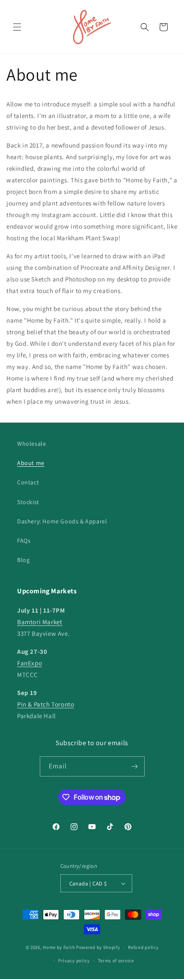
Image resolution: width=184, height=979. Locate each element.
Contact (28, 482)
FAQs (23, 540)
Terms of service (116, 961)
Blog (23, 560)
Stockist (28, 502)
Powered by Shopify (98, 947)
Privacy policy (74, 961)
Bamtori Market (39, 622)
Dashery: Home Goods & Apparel (62, 521)
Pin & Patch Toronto (45, 704)
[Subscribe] (134, 766)
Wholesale (31, 443)
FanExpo (29, 663)
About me (31, 463)
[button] (17, 27)
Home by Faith (59, 947)
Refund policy (143, 947)
